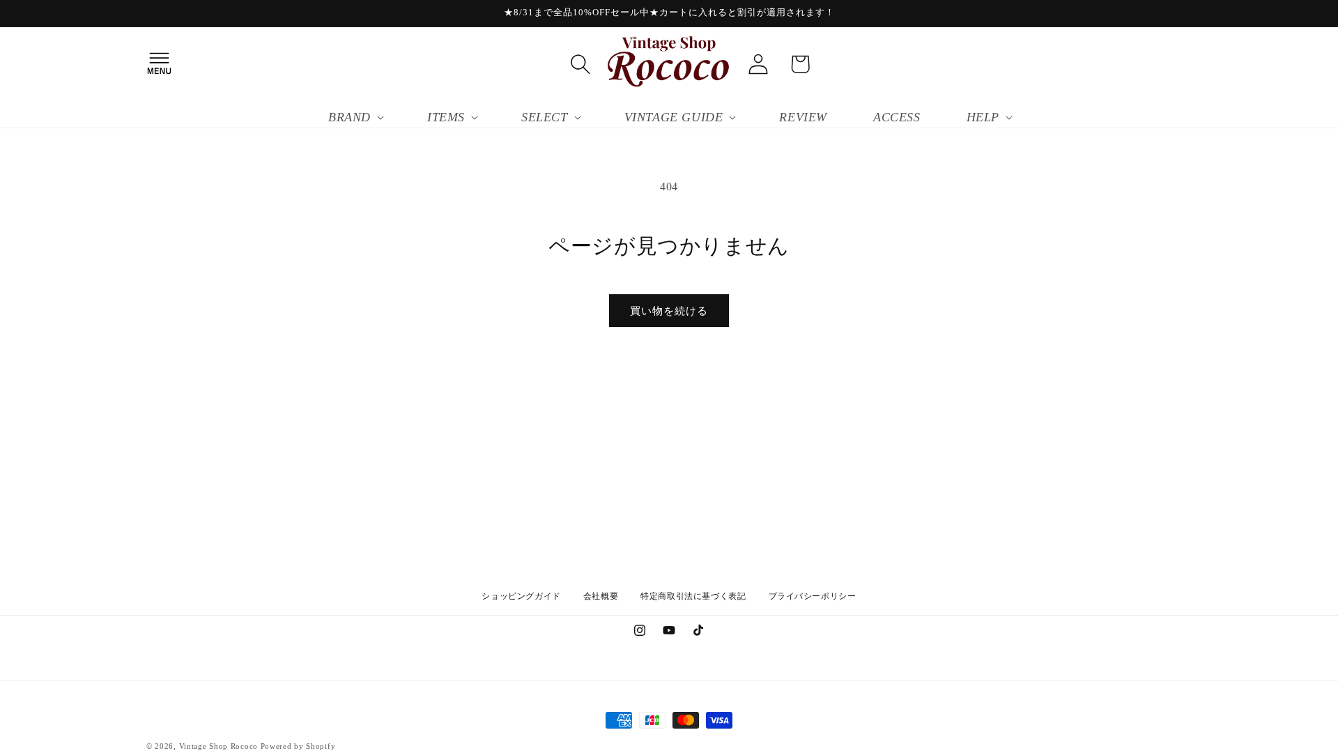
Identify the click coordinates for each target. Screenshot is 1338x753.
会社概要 (600, 596)
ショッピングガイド (521, 596)
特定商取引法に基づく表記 (693, 596)
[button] (159, 64)
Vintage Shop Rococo (218, 746)
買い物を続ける (669, 311)
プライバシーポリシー (812, 596)
